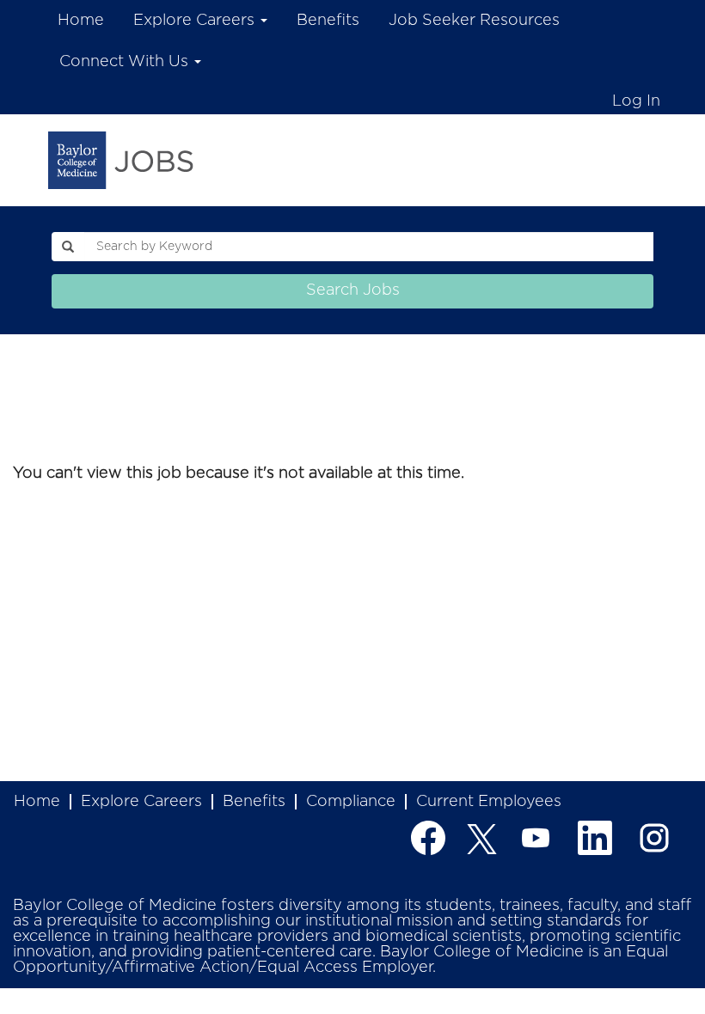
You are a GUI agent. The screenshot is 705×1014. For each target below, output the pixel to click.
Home (81, 20)
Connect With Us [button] (126, 62)
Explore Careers (141, 801)
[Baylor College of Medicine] (121, 159)
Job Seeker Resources (474, 20)
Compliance (350, 801)
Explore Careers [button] (196, 20)
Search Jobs (353, 290)
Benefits (328, 20)
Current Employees (488, 801)
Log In (636, 101)
